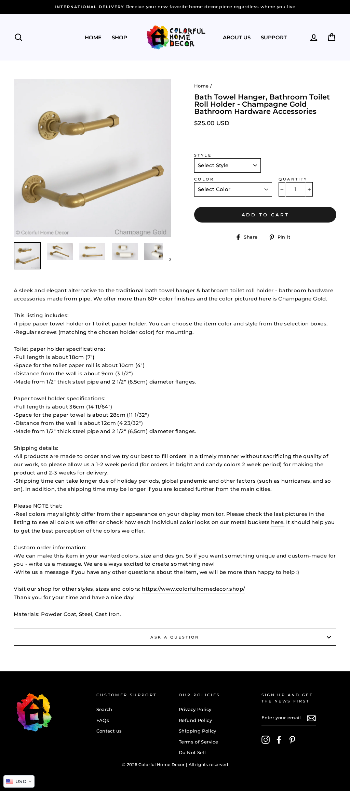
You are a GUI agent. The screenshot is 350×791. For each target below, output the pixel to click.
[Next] (167, 259)
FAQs (102, 720)
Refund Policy (195, 720)
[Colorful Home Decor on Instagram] (265, 740)
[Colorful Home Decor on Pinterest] (292, 740)
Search (104, 709)
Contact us (109, 731)
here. (277, 522)
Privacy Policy (195, 709)
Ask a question (174, 637)
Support (274, 37)
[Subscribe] (311, 718)
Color (204, 179)
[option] (175, 6)
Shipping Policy (197, 731)
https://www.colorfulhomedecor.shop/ (193, 589)
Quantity (293, 179)
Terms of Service (198, 742)
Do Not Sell (192, 752)
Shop (119, 37)
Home (93, 37)
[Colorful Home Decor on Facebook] (279, 740)
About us (237, 37)
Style (203, 155)
